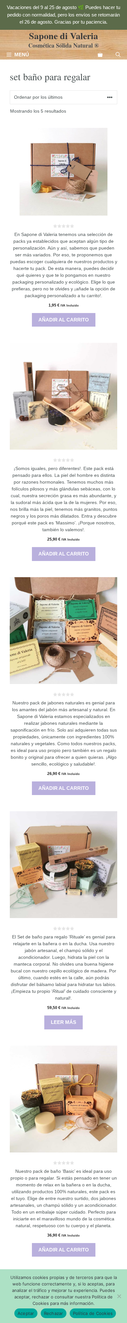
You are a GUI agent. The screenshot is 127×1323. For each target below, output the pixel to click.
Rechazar (53, 1313)
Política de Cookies (93, 1313)
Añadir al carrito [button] (63, 319)
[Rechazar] (119, 1296)
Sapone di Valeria (63, 35)
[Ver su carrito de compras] (100, 55)
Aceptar (26, 1313)
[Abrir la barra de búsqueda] (118, 55)
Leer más (63, 1022)
